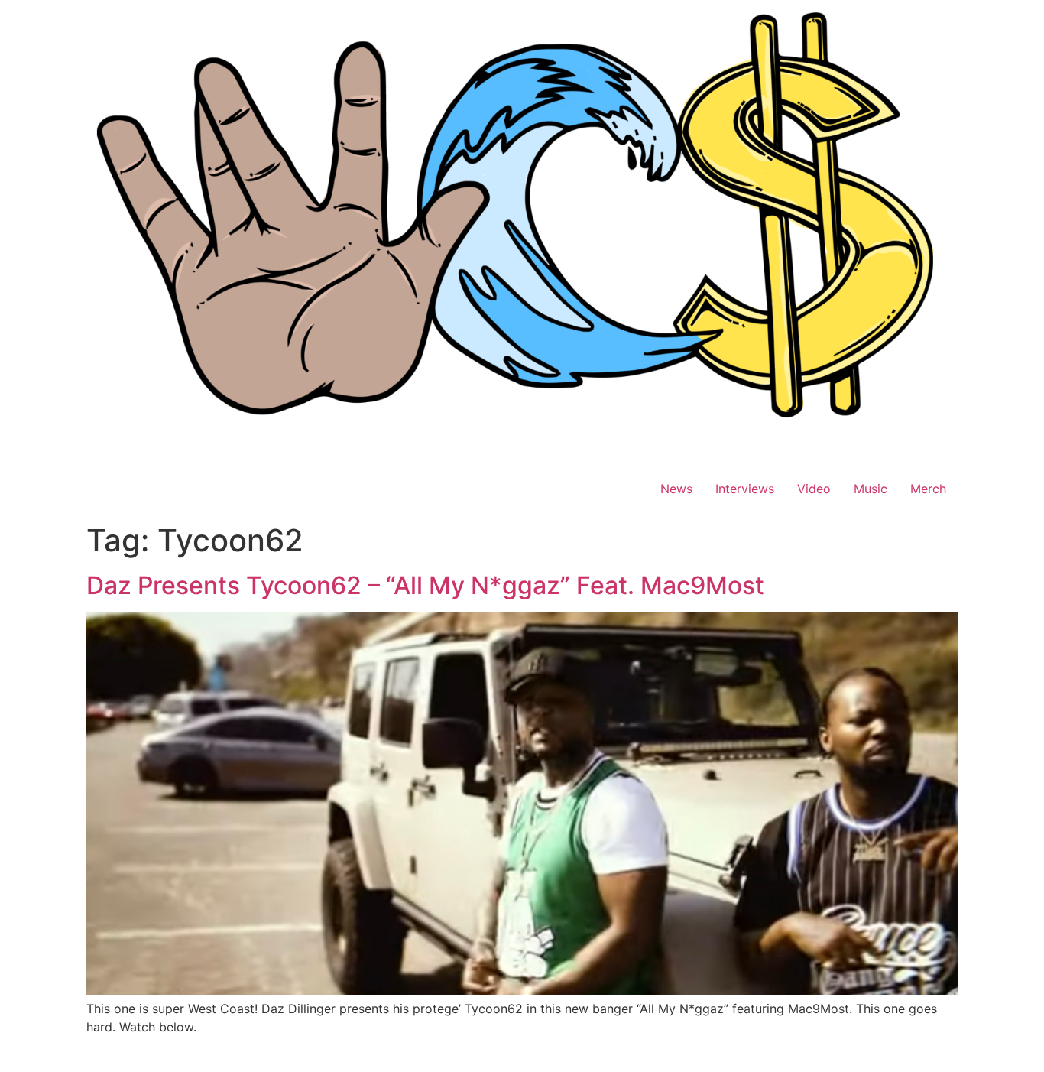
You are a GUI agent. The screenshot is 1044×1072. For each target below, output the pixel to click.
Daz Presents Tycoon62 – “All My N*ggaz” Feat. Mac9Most (425, 585)
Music (870, 488)
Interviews (744, 488)
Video (814, 488)
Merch (928, 488)
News (676, 488)
